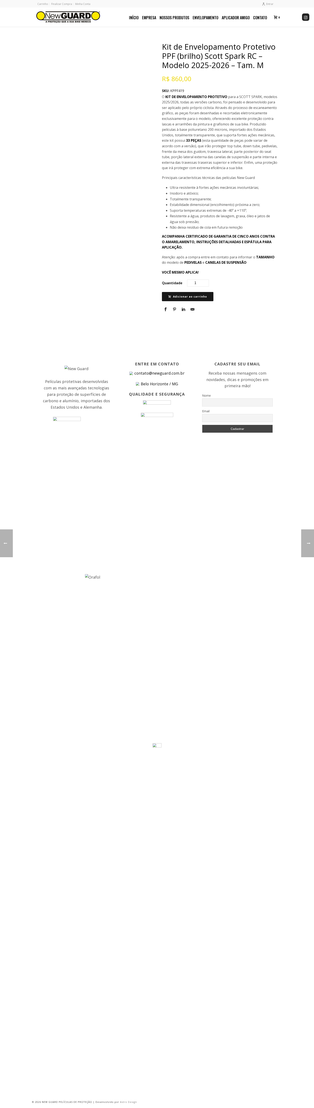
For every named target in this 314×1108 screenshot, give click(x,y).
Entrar (269, 4)
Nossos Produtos (174, 17)
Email (206, 411)
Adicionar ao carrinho (190, 296)
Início (134, 17)
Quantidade (172, 283)
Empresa (149, 17)
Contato (260, 17)
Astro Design (128, 1102)
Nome (206, 395)
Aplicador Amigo (236, 17)
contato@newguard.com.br (159, 373)
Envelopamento (205, 17)
